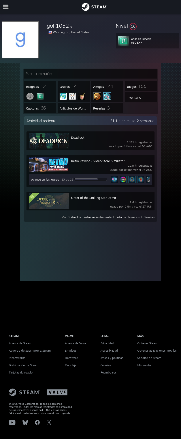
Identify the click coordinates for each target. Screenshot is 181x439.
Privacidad (107, 343)
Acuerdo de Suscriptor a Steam (30, 350)
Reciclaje (70, 365)
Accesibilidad (109, 350)
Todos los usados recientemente (89, 217)
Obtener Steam (147, 343)
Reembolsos (108, 372)
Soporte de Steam (149, 358)
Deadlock (78, 137)
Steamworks (17, 358)
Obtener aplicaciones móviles (157, 350)
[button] (147, 25)
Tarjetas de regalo (21, 372)
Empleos (70, 350)
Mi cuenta (144, 365)
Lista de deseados (128, 217)
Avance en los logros (45, 179)
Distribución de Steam (23, 365)
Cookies (105, 365)
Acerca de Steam (20, 343)
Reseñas (149, 217)
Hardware (71, 358)
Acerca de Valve (75, 343)
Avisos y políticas (111, 358)
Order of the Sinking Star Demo (93, 198)
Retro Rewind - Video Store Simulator (97, 161)
